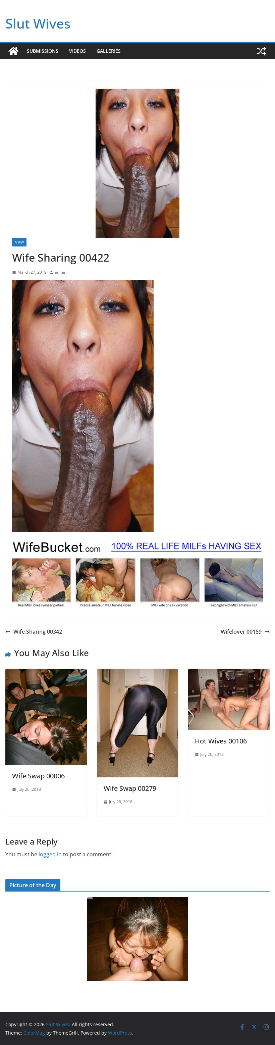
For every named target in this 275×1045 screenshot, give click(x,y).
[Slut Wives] (13, 51)
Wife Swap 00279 (130, 788)
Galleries (109, 51)
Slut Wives (37, 23)
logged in (50, 854)
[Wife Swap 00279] (137, 673)
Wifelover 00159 (241, 631)
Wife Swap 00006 (38, 775)
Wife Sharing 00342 (37, 631)
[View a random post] (262, 51)
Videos (77, 51)
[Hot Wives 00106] (229, 673)
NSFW (19, 242)
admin (60, 272)
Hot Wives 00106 (221, 740)
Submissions (42, 51)
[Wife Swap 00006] (46, 673)
